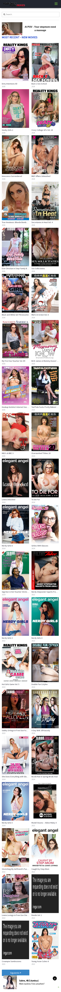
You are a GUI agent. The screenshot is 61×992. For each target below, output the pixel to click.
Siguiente (15, 972)
